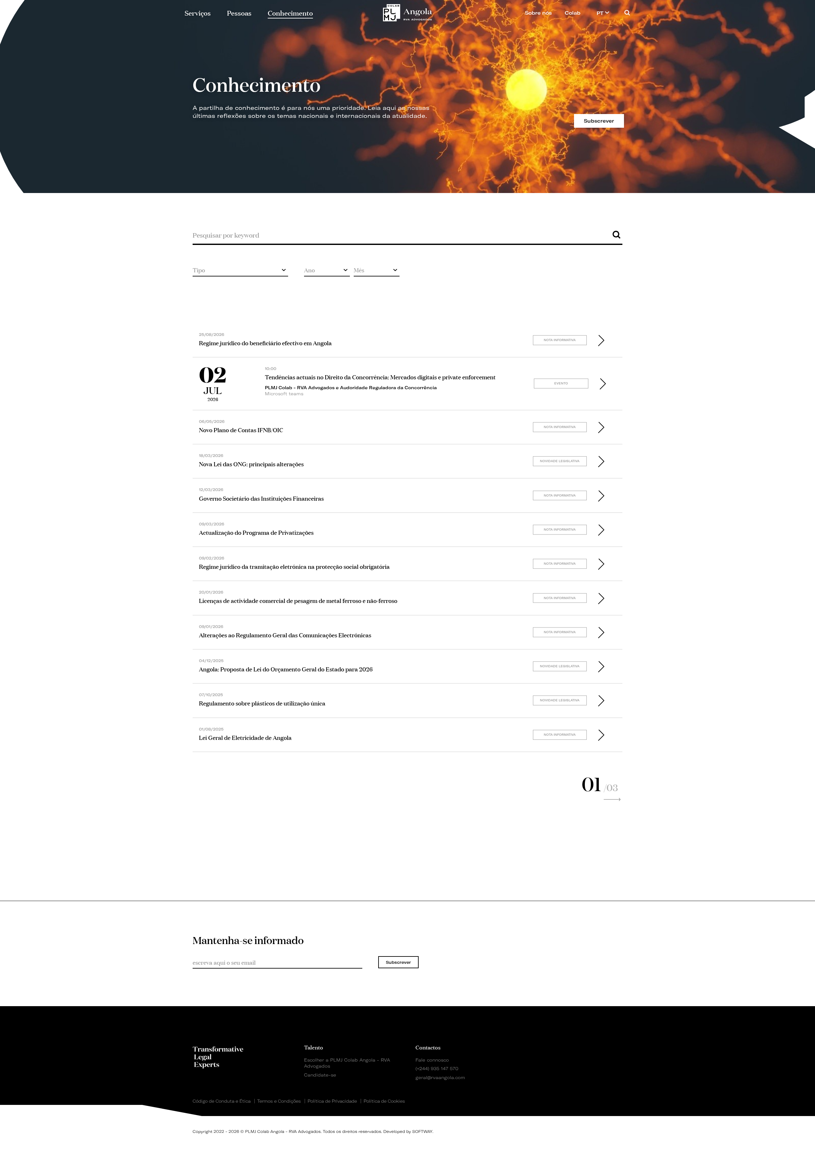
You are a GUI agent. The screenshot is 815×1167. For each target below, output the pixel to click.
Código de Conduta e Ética (222, 1101)
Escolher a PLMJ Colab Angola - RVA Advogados (347, 1063)
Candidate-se (320, 1075)
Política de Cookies (384, 1101)
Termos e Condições (279, 1101)
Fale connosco (432, 1060)
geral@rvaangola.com (440, 1077)
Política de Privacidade (332, 1101)
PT (601, 13)
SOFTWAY (422, 1131)
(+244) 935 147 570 (436, 1068)
